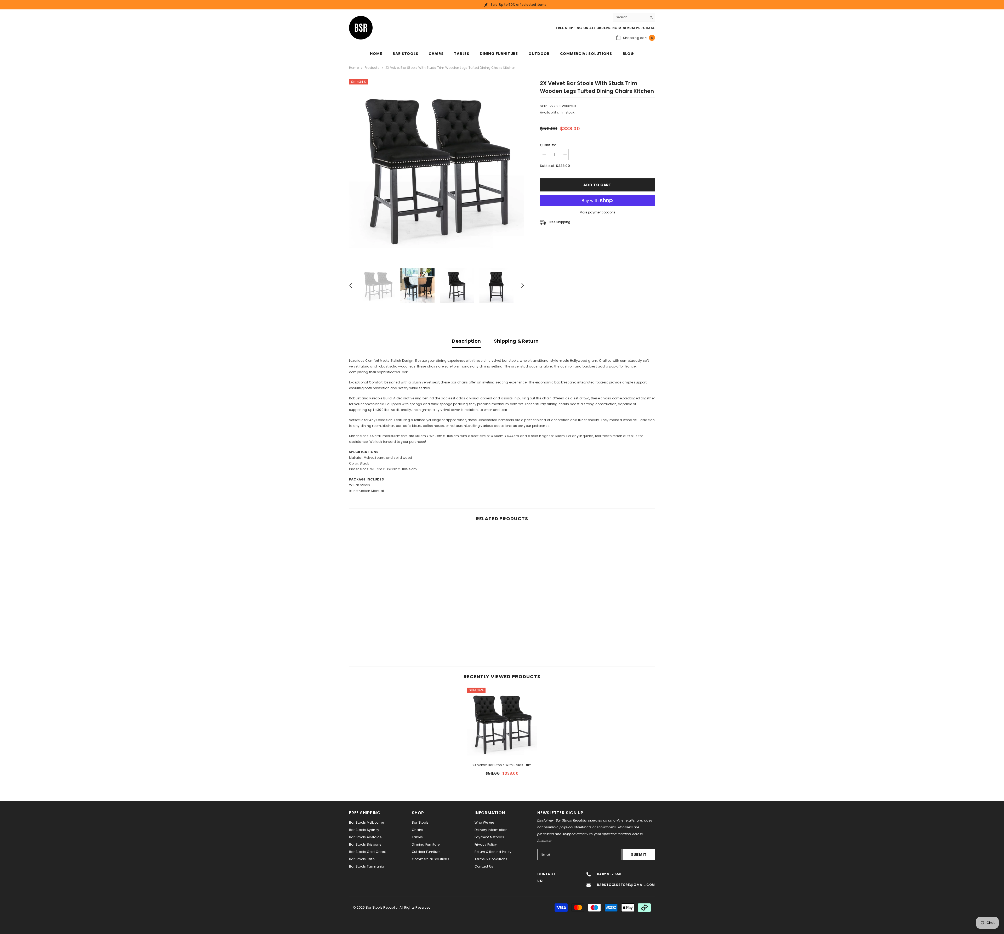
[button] (351, 285)
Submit (639, 854)
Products (372, 67)
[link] (384, 630)
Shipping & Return (516, 341)
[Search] (634, 17)
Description (466, 341)
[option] (436, 167)
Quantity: (548, 145)
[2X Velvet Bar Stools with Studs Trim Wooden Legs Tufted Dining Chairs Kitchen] (502, 723)
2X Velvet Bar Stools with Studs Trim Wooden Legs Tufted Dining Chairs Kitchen (502, 765)
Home (354, 67)
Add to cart (597, 185)
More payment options (597, 212)
